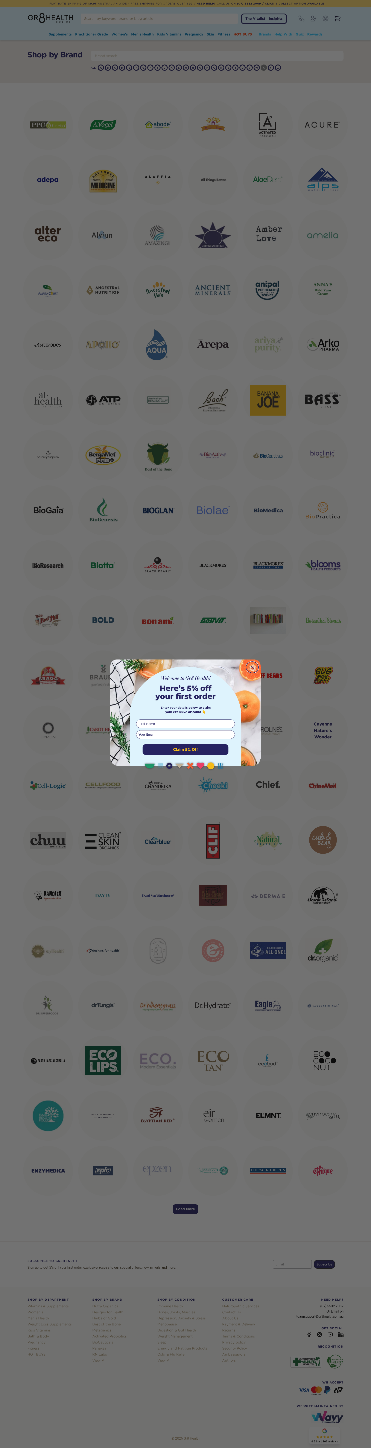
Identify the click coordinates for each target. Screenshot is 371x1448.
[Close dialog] (252, 667)
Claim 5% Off (185, 749)
